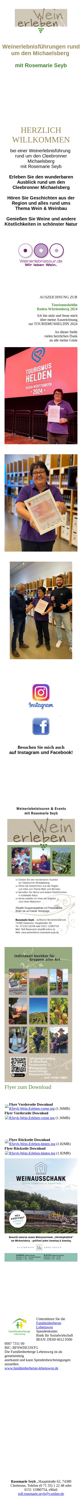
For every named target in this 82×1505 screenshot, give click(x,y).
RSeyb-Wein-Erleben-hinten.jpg (32, 1144)
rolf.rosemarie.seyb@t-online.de (41, 1494)
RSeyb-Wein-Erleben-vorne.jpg (32, 1108)
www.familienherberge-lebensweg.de (31, 1368)
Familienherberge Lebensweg (48, 1325)
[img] (41, 17)
